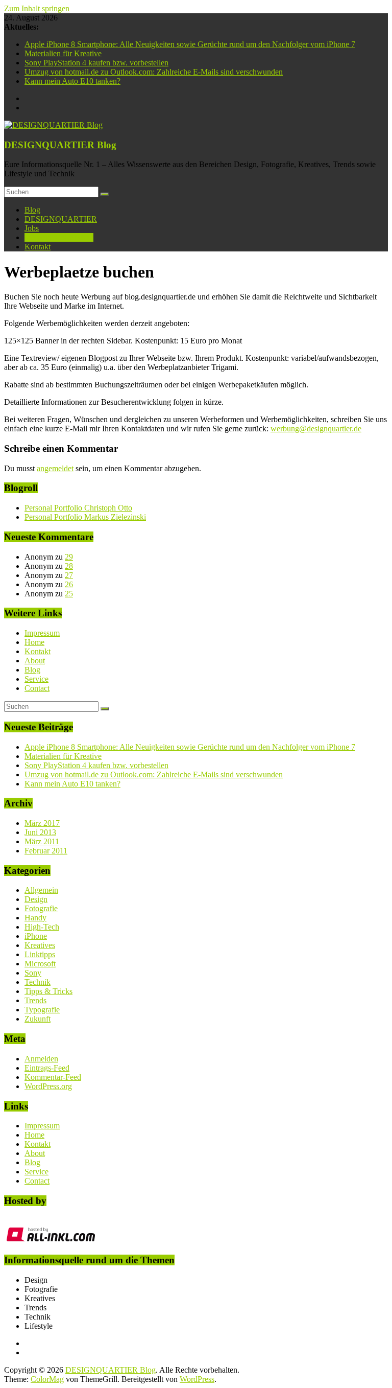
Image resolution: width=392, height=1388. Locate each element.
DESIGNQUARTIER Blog (60, 145)
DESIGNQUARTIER (60, 219)
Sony (32, 972)
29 (69, 556)
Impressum (42, 633)
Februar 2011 (45, 850)
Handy (35, 917)
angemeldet (55, 468)
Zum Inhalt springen (36, 8)
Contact (37, 688)
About (34, 660)
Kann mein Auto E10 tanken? (72, 81)
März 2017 (42, 823)
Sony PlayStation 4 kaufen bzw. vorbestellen (96, 62)
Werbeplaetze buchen (58, 237)
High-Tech (41, 926)
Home (34, 642)
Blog (32, 209)
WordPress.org (48, 1086)
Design (35, 899)
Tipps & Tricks (48, 991)
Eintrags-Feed (46, 1067)
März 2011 (41, 841)
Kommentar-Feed (52, 1077)
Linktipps (39, 954)
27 (69, 575)
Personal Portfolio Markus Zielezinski (85, 517)
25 (69, 593)
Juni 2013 (40, 832)
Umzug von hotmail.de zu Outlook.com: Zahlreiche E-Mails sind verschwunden (153, 71)
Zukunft (37, 1018)
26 (69, 584)
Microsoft (40, 963)
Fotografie (41, 908)
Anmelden (41, 1058)
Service (36, 679)
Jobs (31, 228)
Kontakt (37, 246)
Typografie (42, 1009)
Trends (35, 1000)
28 (69, 566)
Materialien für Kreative (63, 53)
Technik (37, 982)
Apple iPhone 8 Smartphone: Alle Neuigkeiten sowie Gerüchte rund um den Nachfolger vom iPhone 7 (189, 44)
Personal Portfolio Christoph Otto (78, 507)
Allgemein (41, 890)
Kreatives (39, 945)
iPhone (35, 936)
